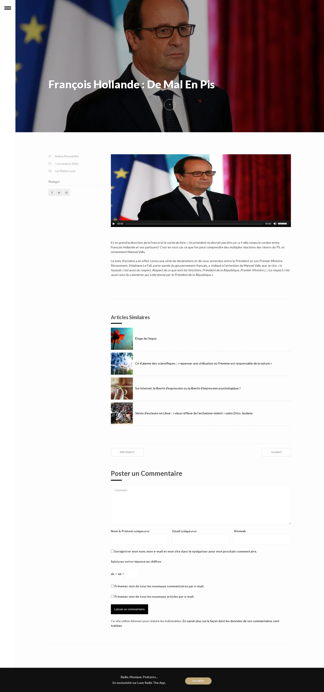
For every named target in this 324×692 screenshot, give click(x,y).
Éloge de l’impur (146, 338)
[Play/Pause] (113, 223)
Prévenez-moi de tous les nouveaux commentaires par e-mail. (159, 586)
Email (184, 531)
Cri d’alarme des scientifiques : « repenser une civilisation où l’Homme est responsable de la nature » (203, 363)
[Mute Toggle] (275, 223)
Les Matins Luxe (65, 171)
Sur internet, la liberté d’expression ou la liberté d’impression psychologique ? (188, 388)
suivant (276, 452)
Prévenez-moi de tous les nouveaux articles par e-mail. (154, 596)
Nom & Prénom (130, 531)
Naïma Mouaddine (67, 156)
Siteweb (240, 531)
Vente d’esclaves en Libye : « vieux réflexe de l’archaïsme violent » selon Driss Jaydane (194, 413)
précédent (127, 452)
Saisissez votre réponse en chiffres (136, 561)
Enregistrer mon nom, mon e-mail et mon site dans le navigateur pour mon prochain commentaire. (185, 551)
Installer (198, 681)
